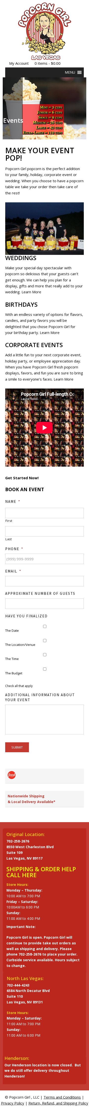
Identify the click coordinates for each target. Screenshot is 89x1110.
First (8, 521)
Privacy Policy (12, 1103)
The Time (12, 659)
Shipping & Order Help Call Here (41, 872)
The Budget (13, 673)
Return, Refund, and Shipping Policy (58, 1103)
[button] (70, 72)
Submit (17, 747)
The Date (12, 630)
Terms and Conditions (62, 1097)
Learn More (31, 291)
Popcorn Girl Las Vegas (44, 31)
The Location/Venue (20, 644)
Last (8, 539)
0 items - (48, 63)
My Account (19, 63)
